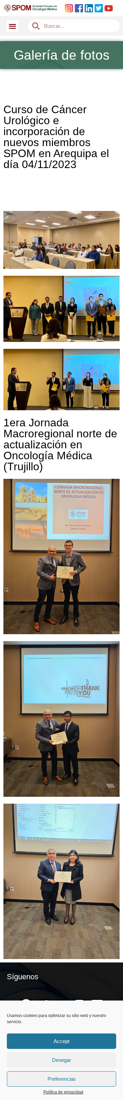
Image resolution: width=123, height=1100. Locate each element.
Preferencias (61, 1079)
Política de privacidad (63, 1092)
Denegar (61, 1060)
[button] (12, 26)
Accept (61, 1041)
